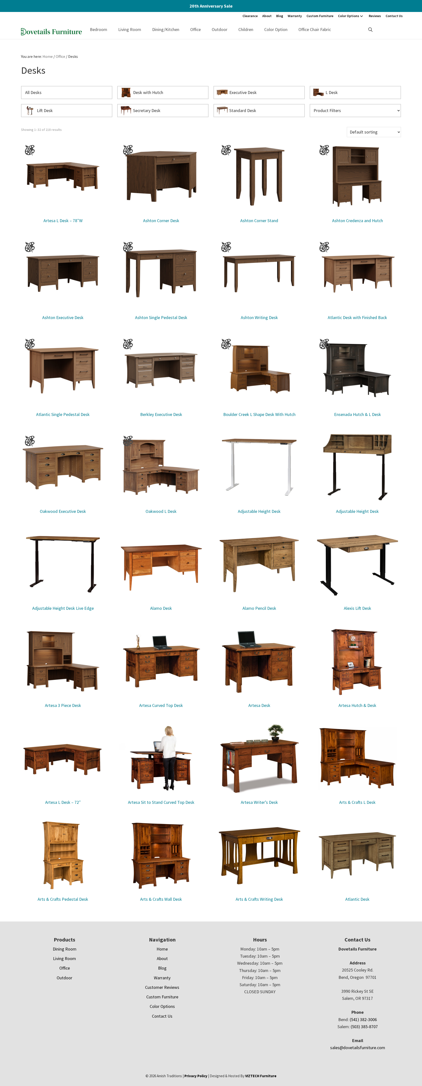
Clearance (250, 16)
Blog (279, 16)
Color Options (348, 16)
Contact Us (394, 16)
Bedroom (98, 29)
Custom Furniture (319, 16)
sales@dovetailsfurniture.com (357, 1047)
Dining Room (64, 949)
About (267, 16)
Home (162, 949)
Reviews (375, 16)
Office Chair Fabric (314, 29)
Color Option (275, 29)
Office (195, 29)
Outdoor (219, 29)
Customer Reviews (162, 987)
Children (245, 29)
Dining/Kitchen (165, 29)
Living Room (129, 29)
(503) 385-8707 (364, 1026)
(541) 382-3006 (363, 1019)
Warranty (295, 16)
